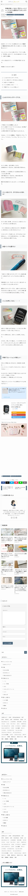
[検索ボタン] (26, 1)
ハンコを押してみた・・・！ (11, 85)
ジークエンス (17, 726)
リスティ (11, 734)
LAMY (11, 719)
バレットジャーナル (10, 14)
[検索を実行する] (25, 652)
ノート (4, 681)
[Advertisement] (14, 457)
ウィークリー (13, 723)
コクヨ (12, 726)
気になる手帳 (6, 670)
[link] (12, 518)
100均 (10, 717)
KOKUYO (6, 719)
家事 (25, 736)
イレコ (8, 723)
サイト (4, 636)
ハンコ (4, 691)
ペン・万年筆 (6, 683)
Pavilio (21, 719)
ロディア (24, 734)
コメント (5, 610)
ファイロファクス (10, 730)
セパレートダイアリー (6, 728)
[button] (3, 482)
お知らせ (5, 708)
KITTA (3, 719)
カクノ (18, 723)
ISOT (22, 717)
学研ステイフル (20, 736)
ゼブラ (12, 728)
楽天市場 (15, 415)
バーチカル (4, 730)
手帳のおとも (6, 678)
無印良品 (11, 738)
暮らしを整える (6, 697)
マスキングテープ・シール (19, 14)
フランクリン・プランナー (6, 732)
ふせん (4, 686)
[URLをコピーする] (25, 482)
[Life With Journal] (14, 1)
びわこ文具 (19, 721)
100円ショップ (4, 717)
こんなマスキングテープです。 (11, 77)
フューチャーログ (18, 730)
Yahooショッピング (17, 417)
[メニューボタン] (1, 1)
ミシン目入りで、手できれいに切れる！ (13, 80)
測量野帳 (6, 738)
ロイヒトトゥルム (18, 734)
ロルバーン (4, 736)
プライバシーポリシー (14, 891)
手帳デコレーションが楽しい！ (11, 87)
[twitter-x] (14, 518)
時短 (2, 738)
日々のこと (5, 702)
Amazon (15, 412)
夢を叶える (13, 736)
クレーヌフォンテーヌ (6, 726)
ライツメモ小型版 (5, 734)
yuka (14, 508)
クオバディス (23, 723)
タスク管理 (5, 700)
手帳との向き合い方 (7, 675)
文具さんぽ (5, 694)
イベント (3, 723)
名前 (4, 626)
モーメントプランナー (17, 732)
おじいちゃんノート (5, 721)
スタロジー (24, 726)
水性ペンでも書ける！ (9, 82)
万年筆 (8, 736)
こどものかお (13, 721)
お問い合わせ (21, 891)
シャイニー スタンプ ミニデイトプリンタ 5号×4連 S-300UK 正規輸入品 (18, 405)
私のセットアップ (6, 664)
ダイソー (22, 728)
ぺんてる (24, 721)
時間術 (4, 705)
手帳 (4, 667)
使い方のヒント (6, 672)
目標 (15, 738)
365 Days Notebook (16, 717)
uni (25, 719)
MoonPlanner (16, 719)
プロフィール (6, 891)
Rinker (17, 408)
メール (4, 631)
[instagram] (16, 518)
